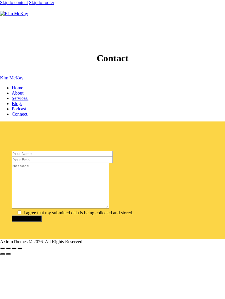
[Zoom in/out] (2, 248)
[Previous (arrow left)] (2, 254)
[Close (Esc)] (20, 248)
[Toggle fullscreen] (8, 248)
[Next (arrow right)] (8, 254)
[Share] (14, 248)
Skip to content (14, 2)
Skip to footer (41, 2)
